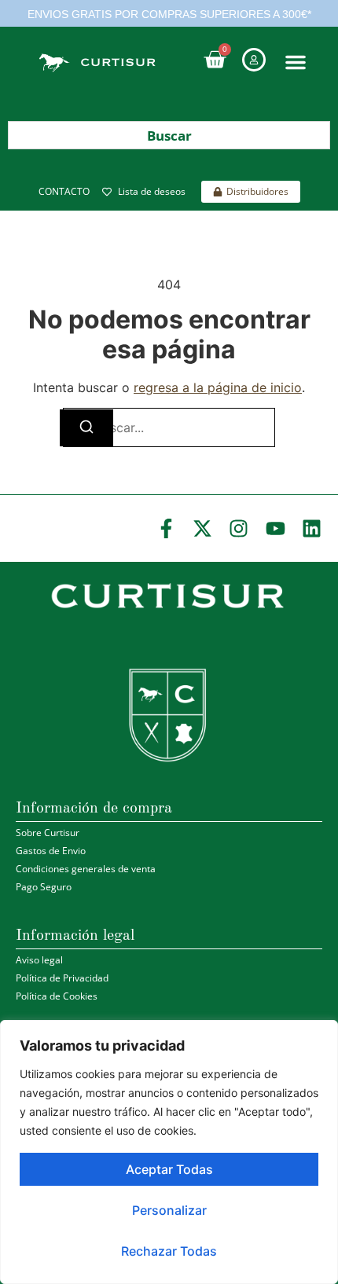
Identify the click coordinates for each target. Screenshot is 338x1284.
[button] (295, 62)
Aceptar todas (169, 1169)
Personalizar (169, 1210)
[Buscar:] (169, 427)
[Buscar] (86, 427)
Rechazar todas (169, 1251)
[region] (169, 1152)
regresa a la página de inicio (218, 387)
